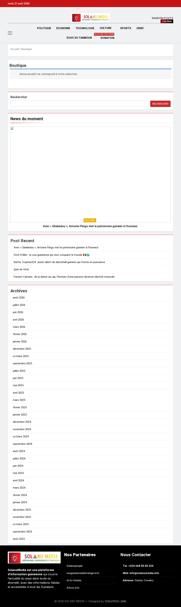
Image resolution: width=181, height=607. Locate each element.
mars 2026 (19, 326)
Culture (106, 28)
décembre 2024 (22, 421)
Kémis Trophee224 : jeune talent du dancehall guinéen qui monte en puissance (59, 262)
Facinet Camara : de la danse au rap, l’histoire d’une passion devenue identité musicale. (64, 276)
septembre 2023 (22, 531)
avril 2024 (18, 480)
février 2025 (20, 407)
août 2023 (19, 538)
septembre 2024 (22, 443)
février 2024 (20, 495)
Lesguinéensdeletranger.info (83, 573)
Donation (107, 38)
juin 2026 (18, 312)
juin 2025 (18, 378)
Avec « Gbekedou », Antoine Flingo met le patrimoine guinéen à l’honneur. (90, 226)
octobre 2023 (21, 524)
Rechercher (18, 97)
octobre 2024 (21, 436)
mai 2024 (18, 473)
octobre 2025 (21, 356)
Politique (44, 28)
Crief (140, 28)
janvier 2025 (20, 414)
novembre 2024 (22, 429)
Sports (125, 28)
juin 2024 (18, 465)
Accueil (14, 49)
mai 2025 (18, 385)
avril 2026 (18, 319)
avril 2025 (18, 392)
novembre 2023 (22, 517)
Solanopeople (75, 565)
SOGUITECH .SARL (116, 601)
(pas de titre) (21, 269)
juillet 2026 (19, 305)
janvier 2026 (20, 341)
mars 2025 (19, 400)
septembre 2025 (22, 363)
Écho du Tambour (82, 36)
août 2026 (19, 297)
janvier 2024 (20, 502)
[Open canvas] (10, 33)
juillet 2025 (19, 370)
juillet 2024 (19, 458)
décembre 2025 (22, 348)
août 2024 (19, 451)
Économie (63, 28)
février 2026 (20, 334)
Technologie (84, 28)
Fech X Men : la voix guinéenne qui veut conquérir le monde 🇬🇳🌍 (52, 254)
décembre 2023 (22, 509)
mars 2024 (19, 487)
